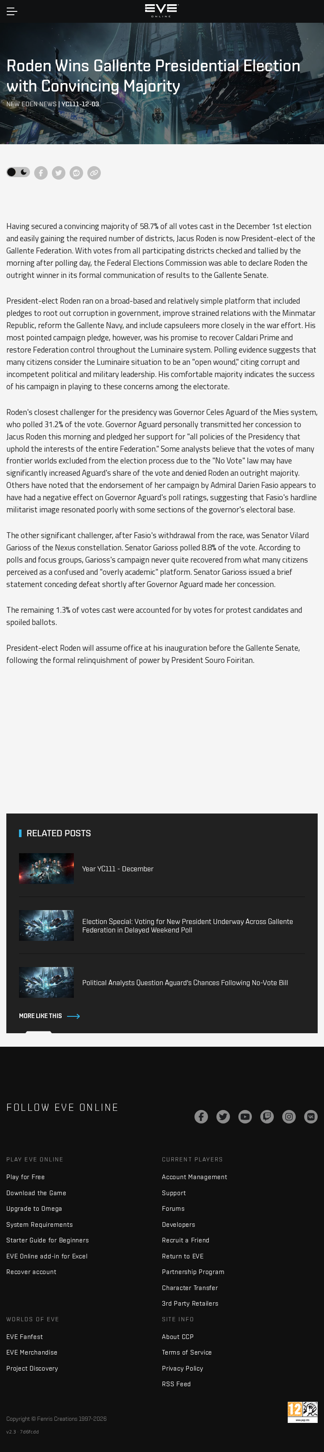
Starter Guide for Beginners (47, 1240)
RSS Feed (176, 1383)
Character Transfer (190, 1287)
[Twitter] (223, 1116)
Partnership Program (193, 1271)
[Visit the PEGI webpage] (303, 1412)
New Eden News (31, 104)
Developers (178, 1224)
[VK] (311, 1116)
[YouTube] (245, 1116)
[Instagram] (289, 1116)
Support (174, 1192)
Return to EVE (183, 1256)
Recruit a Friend (186, 1240)
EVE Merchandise (31, 1352)
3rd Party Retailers (190, 1303)
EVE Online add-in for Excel (46, 1256)
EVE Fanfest (24, 1336)
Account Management (194, 1176)
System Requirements (39, 1224)
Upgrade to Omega (34, 1208)
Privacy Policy (182, 1368)
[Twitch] (267, 1116)
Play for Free (25, 1176)
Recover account (31, 1271)
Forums (173, 1208)
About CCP (178, 1336)
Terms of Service (187, 1352)
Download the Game (36, 1192)
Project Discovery (32, 1368)
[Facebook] (201, 1116)
